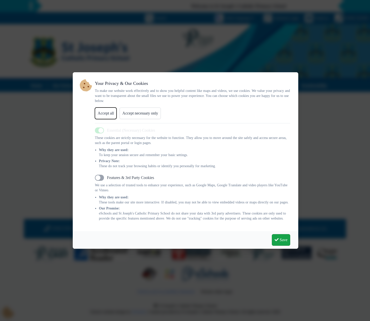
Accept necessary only (140, 113)
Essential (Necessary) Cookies (131, 130)
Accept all (106, 113)
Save (283, 240)
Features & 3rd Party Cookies (130, 177)
